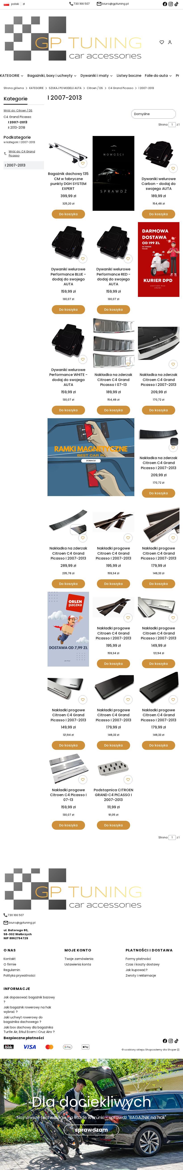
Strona (163, 124)
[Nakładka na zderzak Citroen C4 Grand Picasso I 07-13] (113, 344)
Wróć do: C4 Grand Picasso (22, 153)
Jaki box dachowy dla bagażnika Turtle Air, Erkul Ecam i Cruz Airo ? (29, 1029)
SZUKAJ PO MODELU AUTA (65, 88)
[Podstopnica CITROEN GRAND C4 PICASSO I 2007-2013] (113, 769)
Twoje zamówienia (78, 959)
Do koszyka (68, 214)
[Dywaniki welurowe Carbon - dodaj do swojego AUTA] (158, 155)
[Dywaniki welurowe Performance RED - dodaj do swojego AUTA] (113, 243)
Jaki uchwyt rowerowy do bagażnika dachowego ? (23, 1019)
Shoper (172, 1049)
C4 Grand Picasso (120, 88)
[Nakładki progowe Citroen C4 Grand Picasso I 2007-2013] (113, 523)
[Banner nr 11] (68, 630)
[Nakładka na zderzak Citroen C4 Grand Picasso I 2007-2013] (158, 344)
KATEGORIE (36, 88)
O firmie (10, 964)
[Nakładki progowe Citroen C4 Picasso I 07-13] (68, 769)
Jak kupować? (137, 970)
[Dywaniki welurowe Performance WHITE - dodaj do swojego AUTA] (68, 341)
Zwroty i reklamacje (141, 975)
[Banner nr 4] (158, 268)
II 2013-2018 (16, 127)
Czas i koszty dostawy (143, 964)
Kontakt (10, 959)
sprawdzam (91, 1130)
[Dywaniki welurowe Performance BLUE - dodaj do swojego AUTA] (68, 243)
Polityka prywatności (19, 975)
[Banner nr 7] (91, 458)
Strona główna (14, 88)
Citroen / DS (95, 88)
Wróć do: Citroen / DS (18, 110)
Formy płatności (138, 959)
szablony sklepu (134, 1049)
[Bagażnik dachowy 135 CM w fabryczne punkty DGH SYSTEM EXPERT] (68, 152)
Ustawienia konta (77, 964)
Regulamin (12, 970)
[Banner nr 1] (113, 177)
